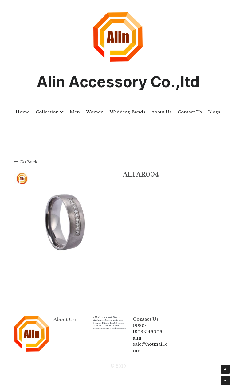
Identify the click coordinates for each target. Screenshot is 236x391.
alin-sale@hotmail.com (150, 344)
